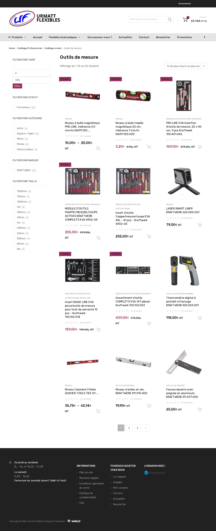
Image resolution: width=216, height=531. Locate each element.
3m (19, 207)
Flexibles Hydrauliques (63, 37)
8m (19, 249)
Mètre (20, 138)
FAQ (81, 503)
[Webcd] (73, 521)
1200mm (22, 201)
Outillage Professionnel (30, 48)
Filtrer (17, 86)
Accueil (37, 37)
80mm (20, 243)
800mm (21, 238)
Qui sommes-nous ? (99, 37)
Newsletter (163, 37)
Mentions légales (89, 478)
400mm (21, 212)
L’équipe (117, 482)
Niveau (68, 119)
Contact (144, 37)
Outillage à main (53, 48)
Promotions (184, 37)
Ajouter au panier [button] (149, 147)
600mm (21, 228)
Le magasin (119, 476)
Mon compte (120, 487)
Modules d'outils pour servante (184, 119)
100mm (21, 196)
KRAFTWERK (23, 170)
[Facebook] (204, 37)
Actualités (125, 37)
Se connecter (185, 4)
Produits (17, 37)
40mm (20, 217)
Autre (20, 128)
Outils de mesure (125, 385)
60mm (20, 233)
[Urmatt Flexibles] (34, 25)
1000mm (22, 191)
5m (19, 222)
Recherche (170, 20)
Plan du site (86, 472)
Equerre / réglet (25, 133)
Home (12, 48)
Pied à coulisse (25, 149)
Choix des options (98, 149)
